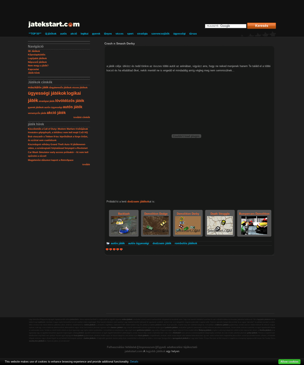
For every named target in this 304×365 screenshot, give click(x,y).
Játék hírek (34, 73)
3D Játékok (34, 51)
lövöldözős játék (69, 101)
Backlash (124, 213)
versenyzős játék (37, 113)
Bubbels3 (177, 333)
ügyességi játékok (47, 93)
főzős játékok (143, 335)
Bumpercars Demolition (254, 213)
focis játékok (78, 335)
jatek (128, 351)
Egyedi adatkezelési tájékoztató (177, 347)
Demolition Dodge (156, 213)
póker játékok (252, 333)
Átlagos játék (114, 249)
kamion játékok (116, 327)
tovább (86, 164)
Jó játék (118, 249)
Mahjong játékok (205, 330)
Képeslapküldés (36, 54)
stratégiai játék (47, 101)
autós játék (72, 107)
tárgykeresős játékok (60, 87)
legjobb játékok (155, 351)
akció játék (56, 113)
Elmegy (111, 249)
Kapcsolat (33, 69)
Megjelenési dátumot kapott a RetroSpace (50, 160)
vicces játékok (79, 87)
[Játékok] (54, 27)
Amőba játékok (265, 330)
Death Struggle (220, 213)
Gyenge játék (107, 249)
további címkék (81, 117)
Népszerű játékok (37, 62)
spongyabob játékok (180, 338)
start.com (137, 351)
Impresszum (147, 347)
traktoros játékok (222, 325)
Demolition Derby (188, 213)
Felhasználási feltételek (122, 347)
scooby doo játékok (36, 341)
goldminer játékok (144, 330)
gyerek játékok (36, 107)
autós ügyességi (53, 107)
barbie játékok (89, 338)
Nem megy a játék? (38, 65)
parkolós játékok (171, 327)
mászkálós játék (38, 87)
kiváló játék (121, 249)
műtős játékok (89, 325)
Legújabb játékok (37, 58)
